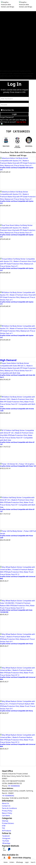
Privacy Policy (7, 811)
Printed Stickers (5, 44)
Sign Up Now (21, 122)
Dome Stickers (5, 54)
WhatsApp (6, 843)
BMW (2, 69)
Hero (1, 15)
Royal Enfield (4, 37)
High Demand (8, 360)
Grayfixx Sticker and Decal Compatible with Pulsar (16, 644)
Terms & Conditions (9, 808)
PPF (1, 66)
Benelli (2, 39)
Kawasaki (3, 32)
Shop (18, 10)
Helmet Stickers (5, 47)
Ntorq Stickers (5, 12)
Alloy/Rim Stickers (6, 42)
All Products (6, 831)
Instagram (6, 838)
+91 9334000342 (14, 786)
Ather (2, 61)
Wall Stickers (4, 56)
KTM (1, 27)
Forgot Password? (7, 117)
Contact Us (6, 806)
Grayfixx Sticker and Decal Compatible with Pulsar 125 (18, 466)
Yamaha (2, 22)
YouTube (5, 841)
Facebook (6, 836)
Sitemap (5, 821)
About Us (5, 803)
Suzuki (2, 29)
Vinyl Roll (3, 49)
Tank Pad (3, 51)
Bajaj (1, 20)
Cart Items (6, 815)
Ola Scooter (4, 59)
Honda (2, 17)
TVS (1, 25)
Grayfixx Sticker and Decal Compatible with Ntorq (16, 711)
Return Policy (7, 813)
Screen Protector (5, 64)
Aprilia (2, 34)
